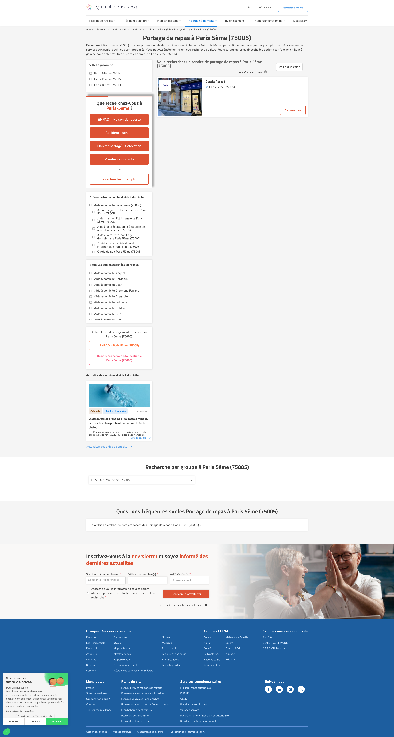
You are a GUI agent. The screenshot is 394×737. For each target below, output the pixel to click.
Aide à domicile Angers (109, 273)
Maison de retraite (101, 21)
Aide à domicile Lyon (108, 320)
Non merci (14, 721)
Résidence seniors (135, 21)
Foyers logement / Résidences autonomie (204, 715)
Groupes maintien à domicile (285, 631)
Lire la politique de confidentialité (21, 711)
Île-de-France (149, 29)
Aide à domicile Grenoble (111, 296)
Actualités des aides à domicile (106, 447)
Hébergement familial (268, 21)
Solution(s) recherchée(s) (102, 574)
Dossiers (299, 21)
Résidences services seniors (196, 704)
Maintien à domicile (201, 21)
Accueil (90, 29)
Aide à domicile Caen (108, 285)
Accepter (57, 721)
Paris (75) (165, 29)
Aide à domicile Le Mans (110, 308)
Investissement (234, 21)
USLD (183, 699)
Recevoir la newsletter (186, 594)
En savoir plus (293, 110)
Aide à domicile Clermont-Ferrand (116, 291)
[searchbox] (105, 580)
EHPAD (184, 693)
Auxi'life (267, 637)
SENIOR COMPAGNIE (275, 643)
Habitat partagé (167, 21)
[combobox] (106, 580)
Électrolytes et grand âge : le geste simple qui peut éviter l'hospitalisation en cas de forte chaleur (119, 423)
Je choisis (35, 721)
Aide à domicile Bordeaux (111, 279)
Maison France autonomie (195, 688)
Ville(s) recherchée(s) (142, 574)
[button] (6, 731)
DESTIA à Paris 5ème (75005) (111, 480)
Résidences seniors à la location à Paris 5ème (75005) (119, 358)
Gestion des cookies (96, 731)
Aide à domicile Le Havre (110, 302)
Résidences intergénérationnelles (199, 721)
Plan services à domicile (135, 715)
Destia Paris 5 (215, 81)
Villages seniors (189, 710)
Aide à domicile (130, 29)
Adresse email (179, 574)
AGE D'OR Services (274, 648)
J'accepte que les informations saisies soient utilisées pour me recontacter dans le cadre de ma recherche (124, 593)
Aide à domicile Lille (107, 314)
